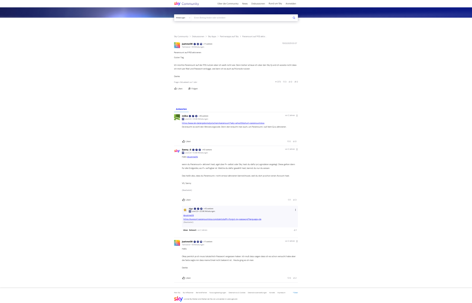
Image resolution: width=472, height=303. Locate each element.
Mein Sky (177, 293)
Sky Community (181, 36)
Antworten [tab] (181, 109)
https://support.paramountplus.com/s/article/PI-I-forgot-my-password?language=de (222, 219)
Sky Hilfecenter (188, 293)
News (245, 3)
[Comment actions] (297, 115)
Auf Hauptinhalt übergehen (12, 2)
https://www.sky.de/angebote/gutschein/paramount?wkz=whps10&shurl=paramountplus (223, 123)
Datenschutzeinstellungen (257, 293)
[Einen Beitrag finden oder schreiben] (294, 17)
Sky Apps (212, 36)
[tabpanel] (236, 197)
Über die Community (227, 3)
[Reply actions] (295, 210)
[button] (185, 230)
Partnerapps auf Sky (229, 36)
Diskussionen (258, 3)
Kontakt (272, 293)
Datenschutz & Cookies (237, 293)
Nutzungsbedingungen (217, 293)
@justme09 (192, 157)
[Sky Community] (188, 3)
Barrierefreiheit (201, 293)
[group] (278, 81)
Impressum (281, 293)
